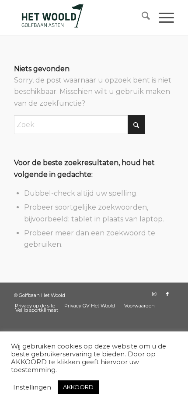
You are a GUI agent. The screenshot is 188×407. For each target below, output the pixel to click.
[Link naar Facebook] (167, 293)
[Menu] (162, 17)
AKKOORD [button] (78, 386)
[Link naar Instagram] (154, 293)
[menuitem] (141, 17)
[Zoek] (141, 17)
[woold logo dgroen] (78, 17)
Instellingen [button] (32, 387)
